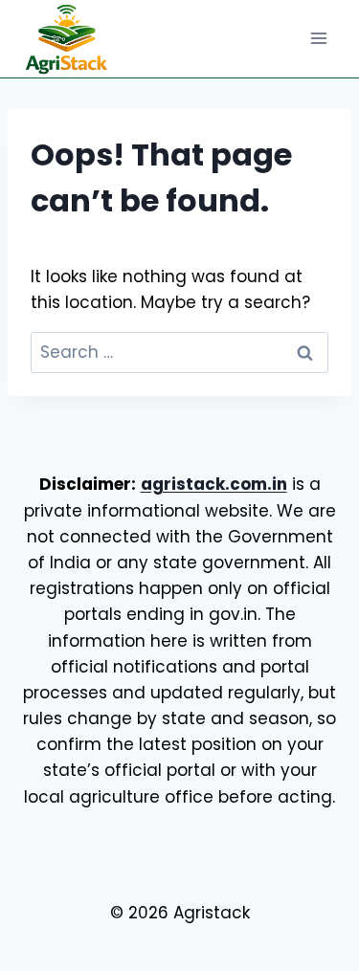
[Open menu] (318, 39)
